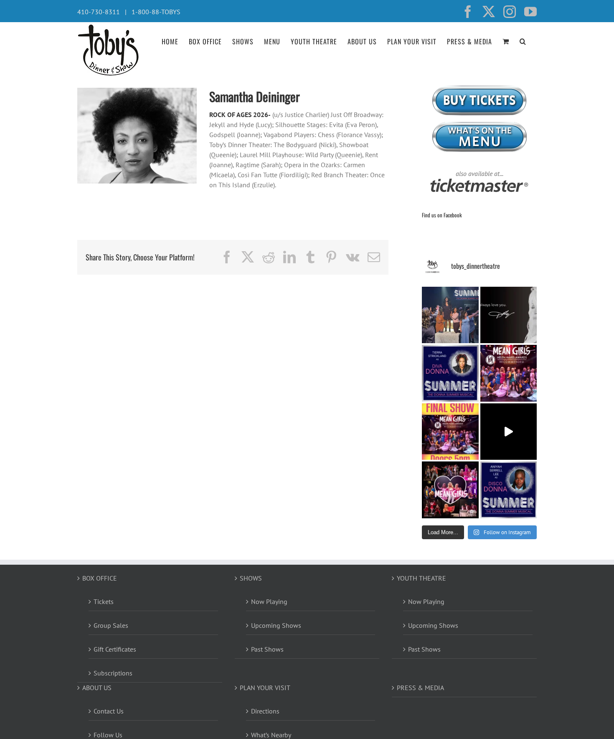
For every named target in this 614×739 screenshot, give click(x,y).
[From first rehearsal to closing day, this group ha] (508, 373)
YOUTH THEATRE (421, 578)
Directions (265, 711)
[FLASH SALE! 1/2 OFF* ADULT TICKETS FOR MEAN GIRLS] (450, 431)
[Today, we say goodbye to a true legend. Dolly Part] (508, 315)
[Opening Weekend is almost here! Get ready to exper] (450, 315)
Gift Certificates (115, 649)
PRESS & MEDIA (420, 687)
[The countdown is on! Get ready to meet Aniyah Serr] (508, 489)
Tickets (104, 601)
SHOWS (251, 578)
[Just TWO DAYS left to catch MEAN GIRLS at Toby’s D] (508, 431)
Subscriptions (113, 673)
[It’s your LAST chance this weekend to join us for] (450, 489)
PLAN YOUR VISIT (265, 687)
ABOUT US (97, 687)
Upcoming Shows (276, 625)
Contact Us (109, 711)
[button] (523, 41)
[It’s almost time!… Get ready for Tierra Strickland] (450, 373)
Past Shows (267, 649)
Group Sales (111, 625)
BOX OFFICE (99, 578)
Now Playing (269, 601)
